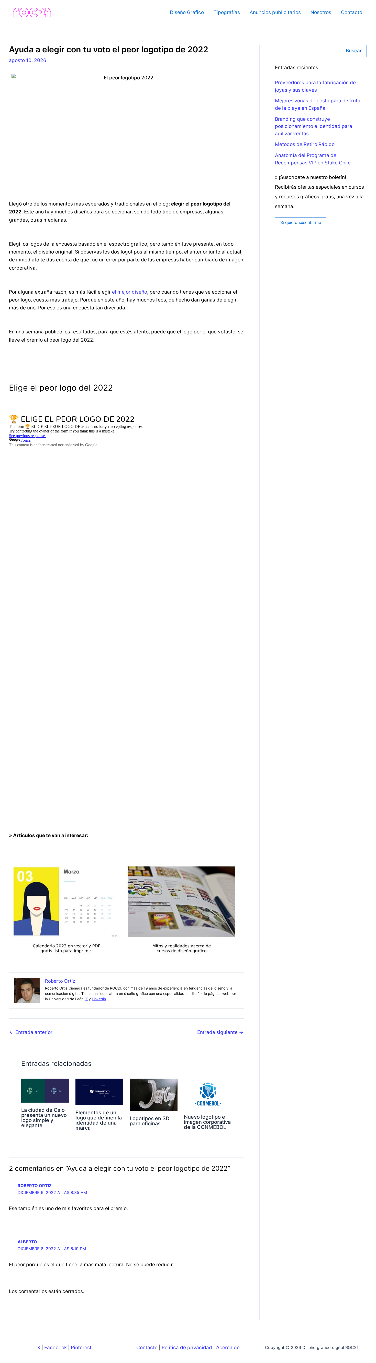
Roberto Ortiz (35, 1185)
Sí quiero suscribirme (300, 222)
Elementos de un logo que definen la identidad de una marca (98, 1120)
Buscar (354, 51)
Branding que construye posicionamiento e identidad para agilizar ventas (313, 126)
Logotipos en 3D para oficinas (149, 1121)
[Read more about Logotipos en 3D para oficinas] (154, 1094)
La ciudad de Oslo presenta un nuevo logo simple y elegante (44, 1117)
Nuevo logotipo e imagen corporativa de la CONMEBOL (207, 1122)
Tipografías (227, 12)
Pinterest (81, 1347)
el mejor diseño (129, 292)
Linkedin (99, 999)
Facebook (55, 1347)
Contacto (351, 12)
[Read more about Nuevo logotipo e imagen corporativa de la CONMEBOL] (208, 1094)
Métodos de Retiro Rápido (305, 144)
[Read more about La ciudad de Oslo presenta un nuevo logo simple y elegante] (45, 1090)
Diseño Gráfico (187, 12)
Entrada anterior (30, 1032)
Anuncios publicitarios (275, 12)
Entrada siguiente (220, 1032)
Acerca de (228, 1347)
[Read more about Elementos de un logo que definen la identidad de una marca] (99, 1091)
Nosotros (321, 12)
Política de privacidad (187, 1347)
